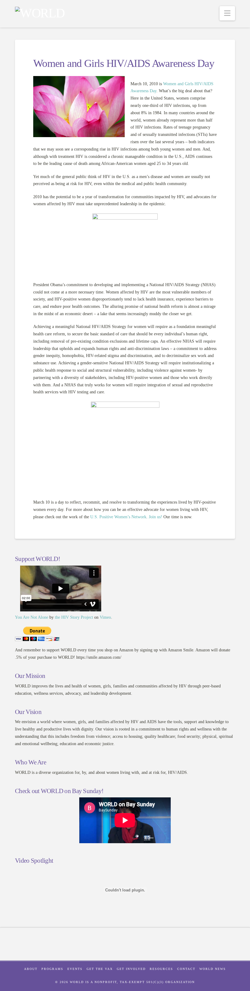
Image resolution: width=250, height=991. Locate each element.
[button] (227, 13)
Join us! (156, 517)
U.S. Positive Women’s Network (118, 517)
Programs (52, 969)
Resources (161, 969)
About (31, 969)
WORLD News (212, 969)
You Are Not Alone (31, 617)
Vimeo (105, 617)
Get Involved (131, 969)
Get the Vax (100, 969)
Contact (186, 969)
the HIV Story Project (74, 617)
